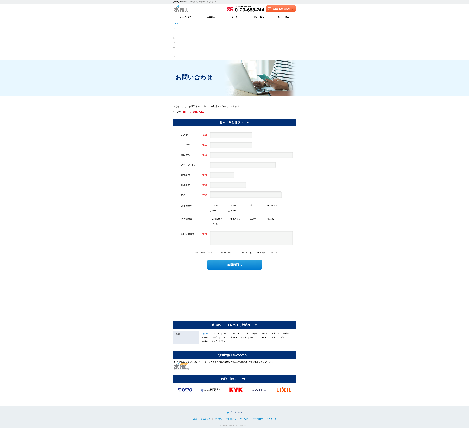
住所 (183, 194)
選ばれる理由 (283, 17)
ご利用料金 (210, 17)
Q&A (195, 419)
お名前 (184, 135)
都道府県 (185, 184)
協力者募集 (271, 419)
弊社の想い (259, 17)
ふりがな (185, 145)
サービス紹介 (186, 17)
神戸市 (205, 334)
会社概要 (218, 419)
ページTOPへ (236, 412)
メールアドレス (189, 165)
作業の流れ (234, 17)
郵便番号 (185, 174)
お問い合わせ (187, 234)
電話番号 (185, 155)
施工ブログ (206, 419)
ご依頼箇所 (186, 206)
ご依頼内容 (186, 219)
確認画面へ (234, 264)
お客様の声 (258, 419)
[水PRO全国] (181, 366)
